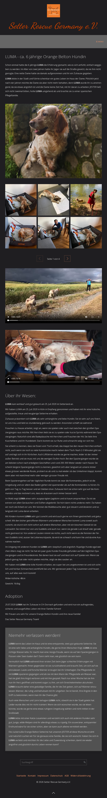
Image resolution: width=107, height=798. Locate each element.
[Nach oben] (53, 792)
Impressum (43, 775)
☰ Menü (100, 41)
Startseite (21, 775)
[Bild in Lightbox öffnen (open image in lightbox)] (53, 141)
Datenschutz (56, 775)
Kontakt (32, 775)
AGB (67, 775)
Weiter (67, 258)
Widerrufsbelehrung (81, 775)
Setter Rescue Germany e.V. (53, 26)
